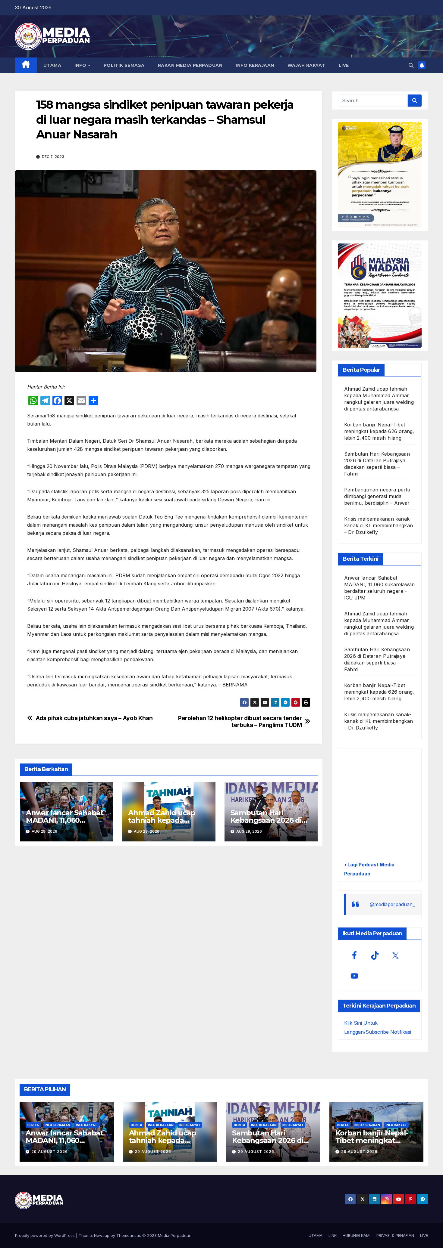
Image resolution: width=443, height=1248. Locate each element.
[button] (411, 65)
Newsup (101, 1235)
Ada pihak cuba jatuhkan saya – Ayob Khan (94, 718)
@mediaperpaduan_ (392, 904)
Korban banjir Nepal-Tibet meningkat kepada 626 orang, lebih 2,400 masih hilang (379, 431)
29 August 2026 (49, 1151)
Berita (33, 1125)
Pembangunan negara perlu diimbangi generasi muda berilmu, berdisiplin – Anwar (377, 496)
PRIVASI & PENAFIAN (395, 1235)
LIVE (344, 65)
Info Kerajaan (57, 1125)
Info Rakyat (86, 1125)
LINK (332, 1235)
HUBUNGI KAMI (356, 1235)
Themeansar (128, 1235)
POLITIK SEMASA (124, 65)
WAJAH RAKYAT (306, 65)
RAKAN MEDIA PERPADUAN (190, 65)
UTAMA (52, 65)
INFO (81, 65)
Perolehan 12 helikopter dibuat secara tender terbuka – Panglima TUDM (240, 722)
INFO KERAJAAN (255, 65)
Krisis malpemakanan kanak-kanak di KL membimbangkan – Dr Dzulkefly (378, 525)
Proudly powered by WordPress (45, 1235)
